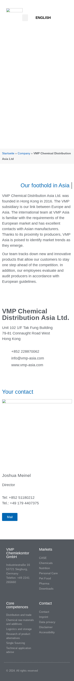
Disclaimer (46, 627)
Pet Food (45, 578)
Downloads (46, 588)
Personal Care (48, 573)
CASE (43, 557)
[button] (25, 17)
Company (24, 153)
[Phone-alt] (65, 18)
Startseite (8, 153)
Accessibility (47, 632)
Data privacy (47, 622)
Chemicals (46, 563)
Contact (44, 611)
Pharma (44, 583)
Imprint (43, 616)
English (43, 18)
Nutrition (44, 568)
